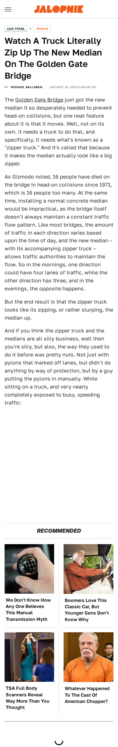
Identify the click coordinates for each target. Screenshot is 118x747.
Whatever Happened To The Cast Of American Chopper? (87, 695)
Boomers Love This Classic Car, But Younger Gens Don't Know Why (87, 610)
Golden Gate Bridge (39, 100)
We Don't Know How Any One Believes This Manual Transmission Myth (28, 609)
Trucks (42, 28)
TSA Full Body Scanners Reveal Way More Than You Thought (28, 697)
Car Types (16, 28)
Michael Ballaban (26, 87)
